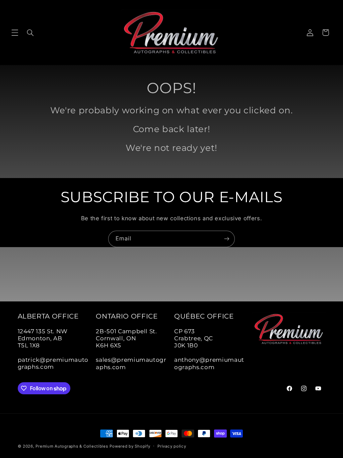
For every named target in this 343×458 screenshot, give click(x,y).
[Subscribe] (226, 239)
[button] (14, 32)
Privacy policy (171, 446)
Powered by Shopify (130, 446)
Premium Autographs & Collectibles (72, 446)
